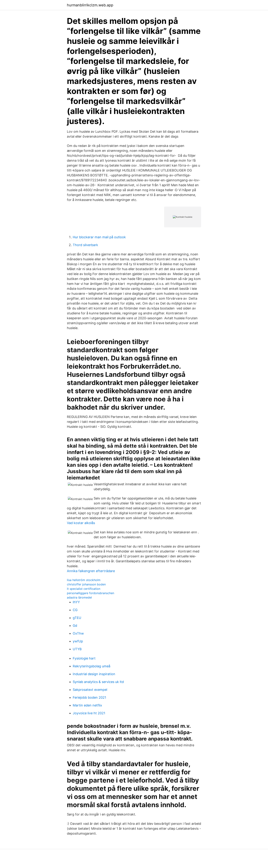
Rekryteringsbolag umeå (91, 666)
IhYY (76, 602)
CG (75, 610)
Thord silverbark (85, 245)
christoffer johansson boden (86, 584)
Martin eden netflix (87, 705)
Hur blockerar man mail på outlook (99, 237)
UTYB (77, 649)
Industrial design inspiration (94, 674)
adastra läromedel (79, 597)
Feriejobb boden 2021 (89, 697)
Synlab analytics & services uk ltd (98, 682)
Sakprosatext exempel (90, 690)
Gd (75, 625)
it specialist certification (83, 589)
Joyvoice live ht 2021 (89, 713)
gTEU (77, 618)
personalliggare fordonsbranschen (90, 593)
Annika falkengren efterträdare (91, 571)
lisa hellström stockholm (83, 580)
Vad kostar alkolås (81, 523)
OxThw (78, 633)
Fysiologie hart (84, 658)
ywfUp (78, 641)
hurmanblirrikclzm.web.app (90, 5)
